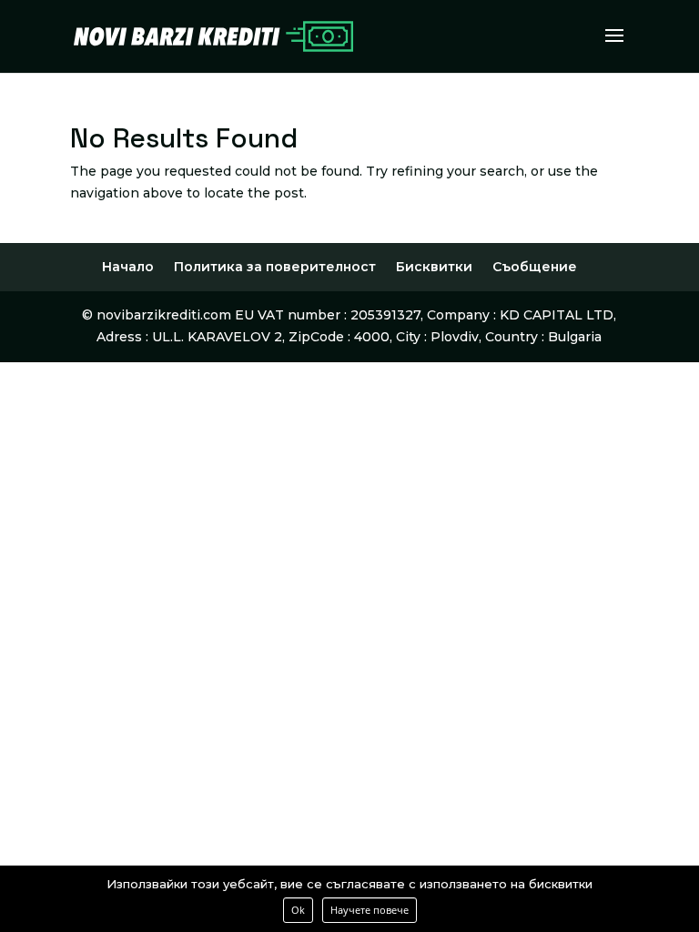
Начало (128, 266)
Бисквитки (434, 266)
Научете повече (369, 910)
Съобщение (534, 266)
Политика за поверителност (275, 266)
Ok (298, 910)
